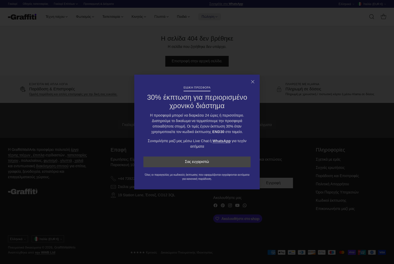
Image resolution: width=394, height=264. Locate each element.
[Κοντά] (252, 81)
